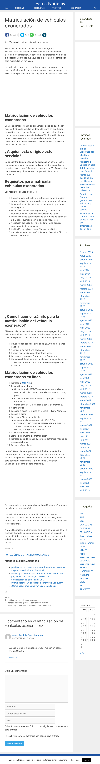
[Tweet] (24, 35)
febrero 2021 (86, 447)
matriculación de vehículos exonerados (24, 600)
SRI (81, 585)
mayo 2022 (85, 385)
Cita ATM (26, 383)
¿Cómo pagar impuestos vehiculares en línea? (33, 586)
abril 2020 (85, 490)
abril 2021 (85, 440)
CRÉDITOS (85, 528)
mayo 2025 (85, 256)
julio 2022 (84, 378)
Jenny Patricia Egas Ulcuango (27, 635)
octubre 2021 (86, 414)
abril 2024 (85, 281)
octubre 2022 (86, 364)
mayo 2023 (85, 331)
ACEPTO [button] (86, 760)
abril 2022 (85, 389)
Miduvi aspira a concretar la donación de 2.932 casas (29, 605)
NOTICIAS (19, 8)
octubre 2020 (86, 468)
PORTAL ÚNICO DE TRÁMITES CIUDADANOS (27, 555)
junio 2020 (85, 486)
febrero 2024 (86, 289)
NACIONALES (86, 571)
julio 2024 (85, 270)
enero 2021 (85, 451)
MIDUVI (83, 550)
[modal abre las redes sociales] (44, 35)
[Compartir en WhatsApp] (35, 35)
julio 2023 (85, 324)
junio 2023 (85, 328)
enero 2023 (85, 346)
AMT (9, 597)
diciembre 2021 (87, 404)
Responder (13, 657)
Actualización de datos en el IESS (27, 580)
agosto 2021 (86, 425)
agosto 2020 (86, 479)
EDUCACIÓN (76, 8)
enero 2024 (85, 292)
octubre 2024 (86, 259)
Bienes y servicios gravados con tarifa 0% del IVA (28, 603)
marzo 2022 (86, 393)
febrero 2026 (86, 252)
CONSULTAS (39, 8)
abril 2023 (85, 335)
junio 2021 (85, 432)
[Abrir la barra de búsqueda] (95, 8)
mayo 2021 (85, 436)
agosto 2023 (86, 320)
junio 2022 (85, 382)
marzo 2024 (86, 285)
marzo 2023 (86, 339)
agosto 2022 (86, 374)
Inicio (6, 8)
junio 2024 (85, 274)
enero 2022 (85, 400)
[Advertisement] (36, 95)
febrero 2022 (86, 396)
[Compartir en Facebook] (10, 35)
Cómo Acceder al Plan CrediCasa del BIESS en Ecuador (87, 151)
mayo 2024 (85, 277)
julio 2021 (84, 429)
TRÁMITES (56, 8)
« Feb (82, 653)
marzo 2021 (85, 444)
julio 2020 (85, 483)
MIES (82, 554)
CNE (82, 521)
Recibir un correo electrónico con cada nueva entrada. (33, 736)
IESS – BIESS (86, 536)
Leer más (75, 760)
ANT (82, 517)
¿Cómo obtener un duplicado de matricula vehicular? (37, 583)
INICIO (83, 539)
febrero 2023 (86, 342)
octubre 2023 (86, 310)
